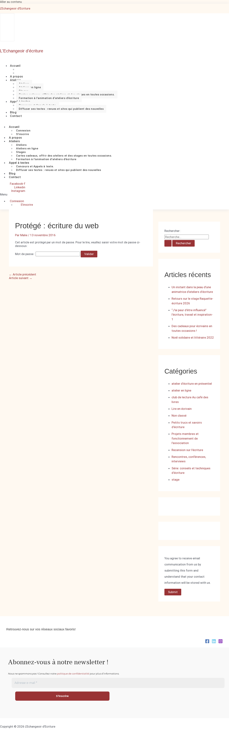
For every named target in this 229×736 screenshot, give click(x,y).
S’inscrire (27, 204)
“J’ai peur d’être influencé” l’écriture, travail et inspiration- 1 (192, 314)
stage (175, 479)
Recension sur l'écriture (187, 450)
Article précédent (22, 274)
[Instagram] (220, 642)
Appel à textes (19, 162)
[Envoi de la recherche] (168, 243)
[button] (8, 194)
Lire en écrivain (182, 409)
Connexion (23, 130)
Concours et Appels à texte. (35, 166)
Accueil (15, 65)
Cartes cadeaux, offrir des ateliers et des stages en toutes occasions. (64, 155)
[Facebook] (207, 642)
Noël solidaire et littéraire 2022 (193, 337)
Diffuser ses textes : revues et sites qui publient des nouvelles (61, 108)
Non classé (179, 415)
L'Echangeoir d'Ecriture (15, 8)
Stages (21, 152)
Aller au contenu (11, 2)
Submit (173, 592)
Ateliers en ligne (27, 148)
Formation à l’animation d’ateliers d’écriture (49, 98)
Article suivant (20, 278)
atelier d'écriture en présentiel (192, 383)
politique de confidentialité (73, 673)
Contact (16, 116)
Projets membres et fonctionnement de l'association (185, 438)
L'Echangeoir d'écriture (21, 50)
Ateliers (15, 80)
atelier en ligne (181, 390)
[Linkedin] (214, 642)
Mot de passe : (25, 254)
